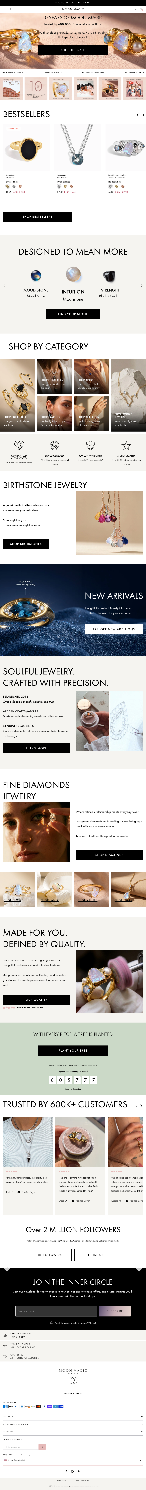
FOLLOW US (52, 1255)
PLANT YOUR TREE (73, 1050)
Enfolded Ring (12, 181)
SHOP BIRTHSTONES (26, 544)
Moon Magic (85, 1480)
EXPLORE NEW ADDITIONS (114, 629)
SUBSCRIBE (115, 1311)
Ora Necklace (63, 181)
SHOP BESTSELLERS (37, 217)
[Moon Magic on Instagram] (73, 1471)
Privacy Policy (61, 1480)
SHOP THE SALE (73, 50)
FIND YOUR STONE (73, 314)
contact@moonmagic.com (25, 1455)
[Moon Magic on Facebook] (67, 1471)
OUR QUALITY (36, 1000)
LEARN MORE (36, 748)
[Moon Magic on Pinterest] (79, 1471)
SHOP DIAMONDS (109, 855)
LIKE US (97, 1255)
